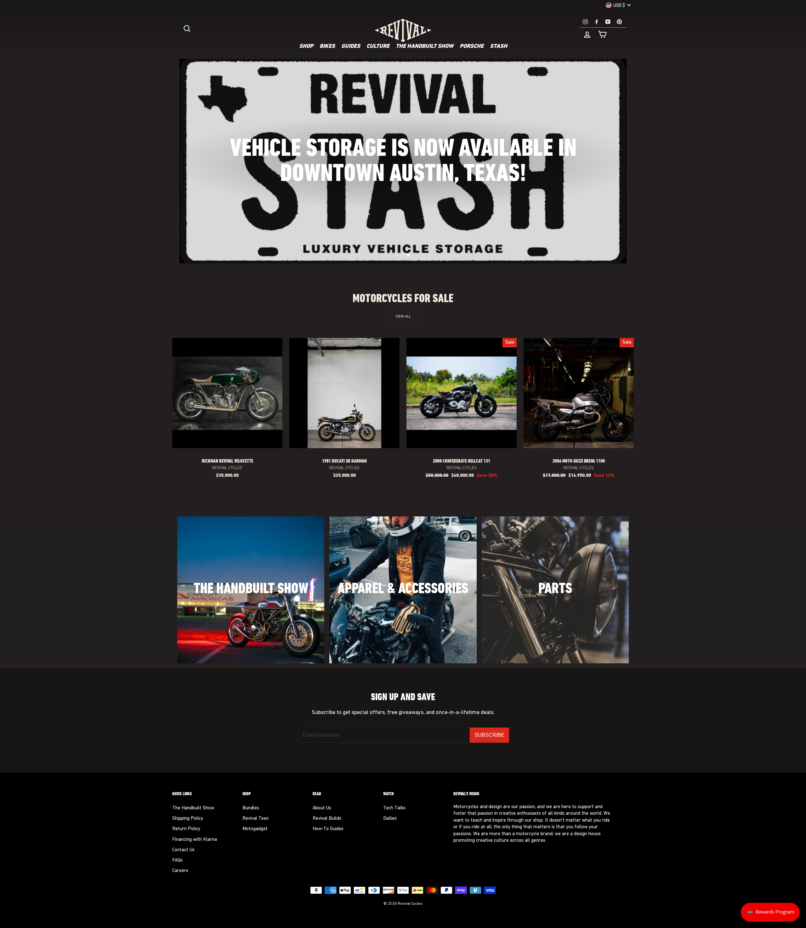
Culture (377, 46)
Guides (350, 46)
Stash (498, 46)
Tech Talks (394, 808)
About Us (322, 808)
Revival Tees (255, 818)
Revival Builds (327, 818)
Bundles (250, 808)
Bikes (327, 46)
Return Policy (186, 829)
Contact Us (183, 850)
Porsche (472, 46)
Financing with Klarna (194, 839)
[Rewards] (770, 912)
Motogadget (255, 829)
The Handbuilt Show (424, 46)
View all (403, 316)
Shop (306, 46)
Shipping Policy (187, 818)
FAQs (177, 860)
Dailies (390, 818)
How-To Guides (328, 829)
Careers (180, 871)
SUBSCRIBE (489, 735)
